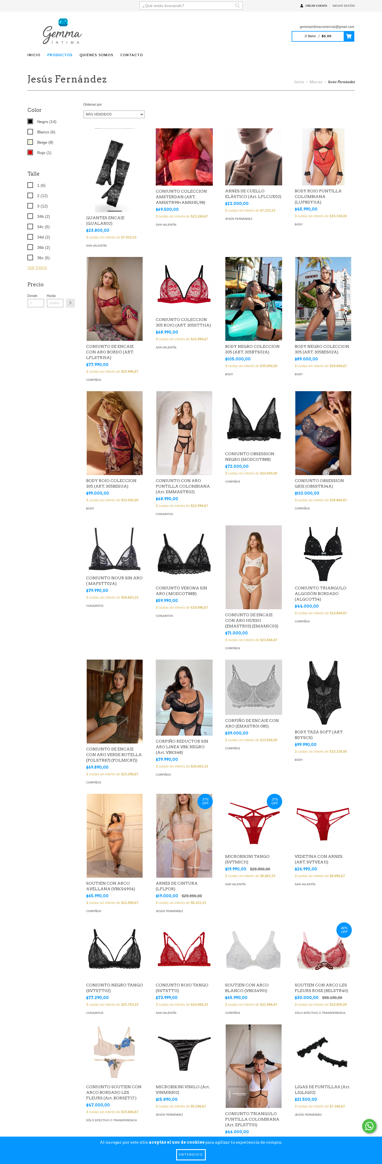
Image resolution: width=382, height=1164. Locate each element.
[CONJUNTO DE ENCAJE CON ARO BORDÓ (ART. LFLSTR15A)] (114, 300)
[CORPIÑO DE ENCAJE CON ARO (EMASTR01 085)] (253, 687)
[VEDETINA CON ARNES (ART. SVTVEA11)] (323, 822)
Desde (32, 296)
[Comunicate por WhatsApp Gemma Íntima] (369, 1126)
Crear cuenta (316, 5)
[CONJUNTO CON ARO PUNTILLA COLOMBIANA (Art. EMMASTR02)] (184, 434)
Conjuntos (164, 514)
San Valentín (96, 245)
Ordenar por (92, 105)
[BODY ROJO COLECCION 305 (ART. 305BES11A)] (114, 434)
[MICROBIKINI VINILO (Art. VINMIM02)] (184, 1052)
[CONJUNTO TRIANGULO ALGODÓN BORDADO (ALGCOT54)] (323, 553)
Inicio (33, 55)
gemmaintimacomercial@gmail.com (327, 27)
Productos (59, 55)
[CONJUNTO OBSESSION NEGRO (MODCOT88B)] (253, 419)
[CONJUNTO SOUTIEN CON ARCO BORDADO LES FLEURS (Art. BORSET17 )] (114, 1052)
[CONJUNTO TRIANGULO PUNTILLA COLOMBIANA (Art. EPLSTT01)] (253, 1067)
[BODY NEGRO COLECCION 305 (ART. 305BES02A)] (323, 299)
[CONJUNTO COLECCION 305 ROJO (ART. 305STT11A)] (184, 285)
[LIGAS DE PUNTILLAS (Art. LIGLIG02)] (323, 1052)
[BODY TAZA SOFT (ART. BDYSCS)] (323, 693)
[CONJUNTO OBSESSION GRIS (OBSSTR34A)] (323, 434)
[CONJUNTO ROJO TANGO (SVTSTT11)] (184, 950)
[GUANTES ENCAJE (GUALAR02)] (114, 188)
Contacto (131, 55)
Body (299, 224)
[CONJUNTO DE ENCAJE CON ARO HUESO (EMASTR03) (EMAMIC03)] (253, 568)
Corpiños (93, 379)
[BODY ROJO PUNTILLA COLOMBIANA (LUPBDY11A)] (323, 156)
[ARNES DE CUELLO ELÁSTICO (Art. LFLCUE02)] (253, 156)
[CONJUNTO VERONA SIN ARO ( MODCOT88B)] (184, 553)
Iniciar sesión (344, 5)
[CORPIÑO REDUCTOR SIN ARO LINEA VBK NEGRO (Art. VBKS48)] (184, 698)
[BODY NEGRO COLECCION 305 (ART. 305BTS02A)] (253, 299)
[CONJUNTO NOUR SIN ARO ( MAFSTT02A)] (114, 548)
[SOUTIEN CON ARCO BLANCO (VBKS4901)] (253, 950)
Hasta (51, 296)
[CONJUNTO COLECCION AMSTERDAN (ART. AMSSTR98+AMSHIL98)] (184, 157)
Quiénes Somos (96, 55)
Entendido (191, 1154)
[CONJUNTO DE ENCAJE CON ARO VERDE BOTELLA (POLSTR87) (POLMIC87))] (114, 702)
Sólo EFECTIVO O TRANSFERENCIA (320, 1012)
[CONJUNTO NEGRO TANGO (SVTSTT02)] (114, 950)
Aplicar (70, 303)
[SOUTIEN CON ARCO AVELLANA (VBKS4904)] (114, 836)
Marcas (315, 82)
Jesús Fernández (238, 218)
